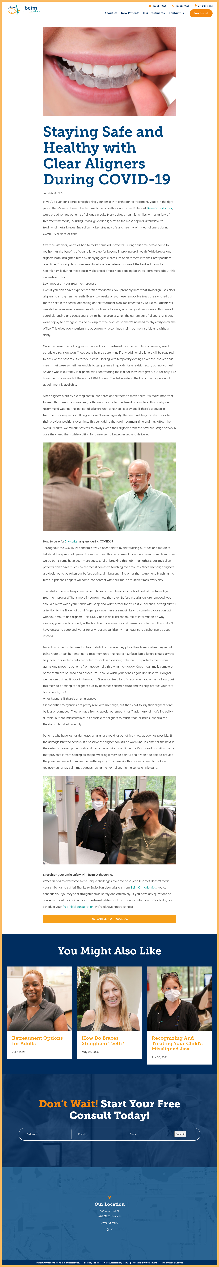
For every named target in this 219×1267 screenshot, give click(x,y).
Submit (180, 1134)
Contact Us (176, 13)
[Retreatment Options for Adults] (39, 998)
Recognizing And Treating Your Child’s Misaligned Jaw (177, 1043)
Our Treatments (154, 13)
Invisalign (71, 541)
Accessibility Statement (145, 1262)
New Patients (130, 13)
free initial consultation (78, 907)
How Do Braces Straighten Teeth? (103, 1040)
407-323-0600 (159, 5)
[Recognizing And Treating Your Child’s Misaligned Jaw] (179, 998)
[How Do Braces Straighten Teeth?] (109, 998)
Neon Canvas (176, 1262)
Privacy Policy (91, 1262)
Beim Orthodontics (159, 208)
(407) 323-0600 (109, 1222)
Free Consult (201, 13)
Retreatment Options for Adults (37, 1040)
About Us (111, 13)
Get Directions (205, 5)
